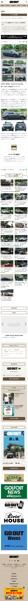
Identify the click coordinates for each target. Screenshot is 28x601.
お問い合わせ (9, 564)
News (2, 5)
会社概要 (4, 564)
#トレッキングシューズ (9, 353)
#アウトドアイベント (14, 351)
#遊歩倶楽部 (16, 349)
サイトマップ (14, 567)
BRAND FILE (14, 584)
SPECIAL (13, 5)
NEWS (14, 573)
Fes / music (4, 3)
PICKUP (8, 5)
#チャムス (10, 349)
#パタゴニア (6, 355)
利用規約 (24, 564)
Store (23, 5)
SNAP (18, 5)
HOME (2, 18)
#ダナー (22, 351)
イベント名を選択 (14, 14)
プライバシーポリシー (8, 566)
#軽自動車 (6, 351)
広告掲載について (17, 564)
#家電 (5, 349)
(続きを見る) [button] (20, 161)
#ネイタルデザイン (19, 353)
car (9, 18)
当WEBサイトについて (19, 566)
